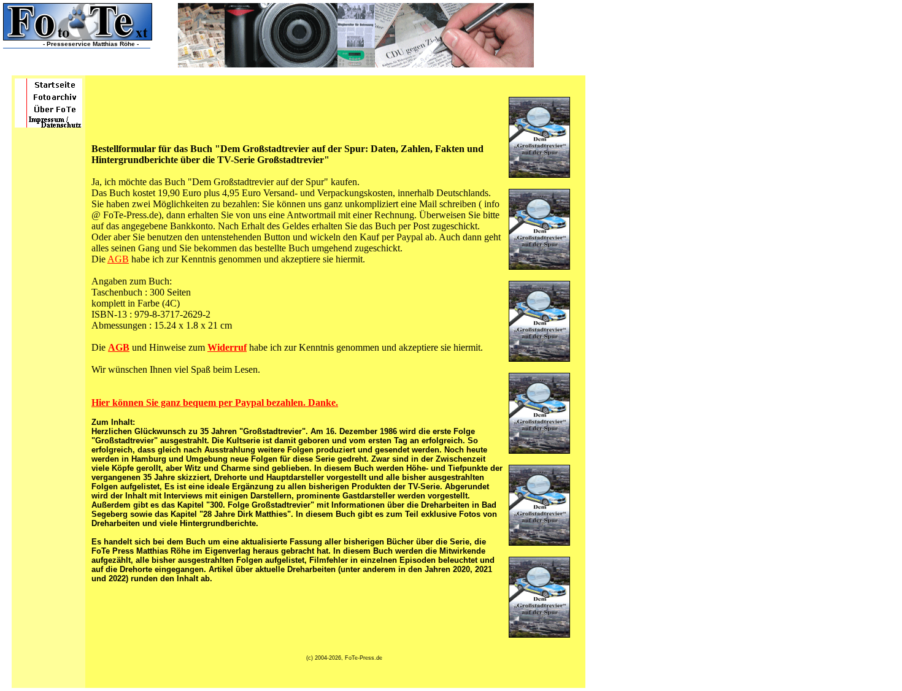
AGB (118, 259)
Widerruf (227, 347)
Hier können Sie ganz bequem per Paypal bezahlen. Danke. (214, 402)
